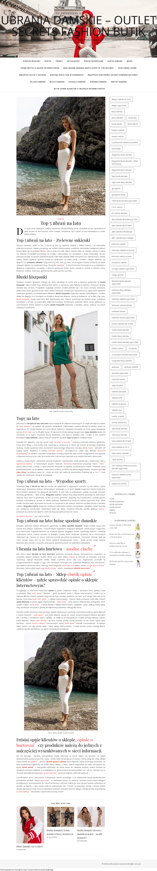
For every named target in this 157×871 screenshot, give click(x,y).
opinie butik (61, 602)
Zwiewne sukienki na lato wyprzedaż (121, 476)
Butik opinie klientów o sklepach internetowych (79, 88)
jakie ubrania (41, 620)
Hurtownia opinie (127, 68)
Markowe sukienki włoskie (122, 305)
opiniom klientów (49, 773)
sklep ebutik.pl (117, 385)
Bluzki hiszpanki (22, 299)
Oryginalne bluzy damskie (122, 361)
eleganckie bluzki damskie (122, 155)
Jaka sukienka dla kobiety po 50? (124, 219)
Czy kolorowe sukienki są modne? (125, 142)
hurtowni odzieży (55, 450)
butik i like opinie (39, 599)
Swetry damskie (119, 82)
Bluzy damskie (57, 82)
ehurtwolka (116, 148)
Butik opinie (69, 623)
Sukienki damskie (98, 82)
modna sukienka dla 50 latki (122, 324)
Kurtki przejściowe (93, 61)
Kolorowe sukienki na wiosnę (123, 250)
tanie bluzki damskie (119, 428)
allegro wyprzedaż (119, 105)
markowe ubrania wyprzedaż (123, 317)
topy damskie (24, 426)
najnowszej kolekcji (24, 464)
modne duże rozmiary (95, 565)
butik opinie (36, 593)
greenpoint (116, 188)
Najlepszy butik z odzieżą (32, 75)
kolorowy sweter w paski (121, 256)
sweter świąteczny (119, 422)
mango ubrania (117, 275)
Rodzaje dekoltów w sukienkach (67, 75)
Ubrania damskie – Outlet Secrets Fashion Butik (78, 25)
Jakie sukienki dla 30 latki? (121, 225)
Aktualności (73, 61)
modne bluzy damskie (120, 336)
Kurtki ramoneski (116, 504)
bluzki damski (133, 124)
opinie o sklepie (38, 623)
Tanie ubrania (117, 459)
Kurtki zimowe (115, 61)
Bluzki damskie (38, 82)
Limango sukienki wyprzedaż (123, 269)
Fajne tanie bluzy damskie (122, 182)
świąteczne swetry (119, 483)
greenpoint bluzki (118, 195)
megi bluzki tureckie (48, 568)
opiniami (33, 761)
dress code (27, 432)
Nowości (113, 513)
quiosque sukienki (131, 367)
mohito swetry (117, 348)
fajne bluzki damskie (119, 176)
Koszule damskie (77, 82)
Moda (129, 61)
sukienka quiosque (119, 391)
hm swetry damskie (119, 213)
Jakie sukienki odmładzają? (122, 231)
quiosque (115, 367)
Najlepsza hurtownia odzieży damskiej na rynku (113, 75)
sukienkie (60, 265)
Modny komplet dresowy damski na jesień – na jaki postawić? (89, 834)
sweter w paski (118, 416)
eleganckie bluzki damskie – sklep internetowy (125, 162)
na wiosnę (133, 348)
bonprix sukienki (118, 130)
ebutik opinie (79, 574)
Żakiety (112, 510)
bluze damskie (117, 118)
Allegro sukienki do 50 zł (121, 99)
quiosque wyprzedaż (120, 373)
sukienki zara (117, 410)
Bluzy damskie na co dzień (29, 846)
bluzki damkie (117, 124)
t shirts (101, 464)
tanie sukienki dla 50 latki (121, 441)
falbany (43, 251)
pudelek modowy (31, 61)
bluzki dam (132, 118)
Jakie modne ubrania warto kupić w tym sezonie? (88, 68)
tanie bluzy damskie (119, 435)
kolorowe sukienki (119, 244)
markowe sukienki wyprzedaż (123, 299)
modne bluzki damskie (120, 330)
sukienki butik (117, 398)
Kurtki (48, 61)
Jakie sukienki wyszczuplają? (123, 238)
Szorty (101, 509)
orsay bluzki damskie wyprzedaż (124, 354)
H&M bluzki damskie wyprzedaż (124, 201)
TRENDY (59, 61)
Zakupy (72, 557)
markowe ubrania (118, 311)
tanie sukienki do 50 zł (120, 447)
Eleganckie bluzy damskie (122, 170)
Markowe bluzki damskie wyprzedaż (121, 282)
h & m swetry (117, 207)
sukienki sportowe (81, 568)
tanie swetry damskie (120, 453)
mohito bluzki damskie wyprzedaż (125, 342)
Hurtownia (68, 464)
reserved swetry (118, 379)
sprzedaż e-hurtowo (62, 442)
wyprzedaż (44, 780)
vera (97, 472)
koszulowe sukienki (119, 262)
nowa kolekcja (23, 791)
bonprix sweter (118, 136)
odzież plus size (68, 565)
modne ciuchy (79, 548)
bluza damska (117, 111)
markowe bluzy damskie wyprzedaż (121, 291)
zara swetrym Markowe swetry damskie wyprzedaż (124, 467)
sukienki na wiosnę (119, 404)
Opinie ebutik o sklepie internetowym (39, 68)
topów (90, 448)
